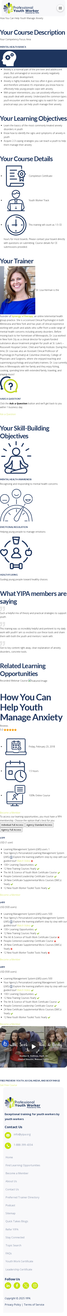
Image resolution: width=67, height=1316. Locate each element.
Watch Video (23, 860)
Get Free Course (8, 1085)
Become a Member (10, 812)
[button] (60, 8)
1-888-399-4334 (23, 1145)
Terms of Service (33, 1304)
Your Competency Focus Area (15, 39)
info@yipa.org (22, 1134)
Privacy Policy (13, 1304)
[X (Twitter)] (26, 1285)
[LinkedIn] (8, 1285)
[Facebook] (17, 1285)
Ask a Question (8, 414)
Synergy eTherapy (22, 316)
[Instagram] (35, 1285)
